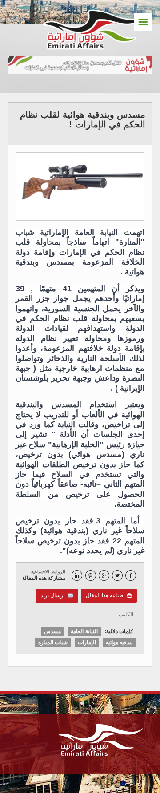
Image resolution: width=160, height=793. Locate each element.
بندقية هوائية (119, 642)
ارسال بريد (54, 595)
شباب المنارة (53, 642)
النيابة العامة (84, 631)
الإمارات (87, 642)
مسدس (52, 631)
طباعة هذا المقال (109, 595)
